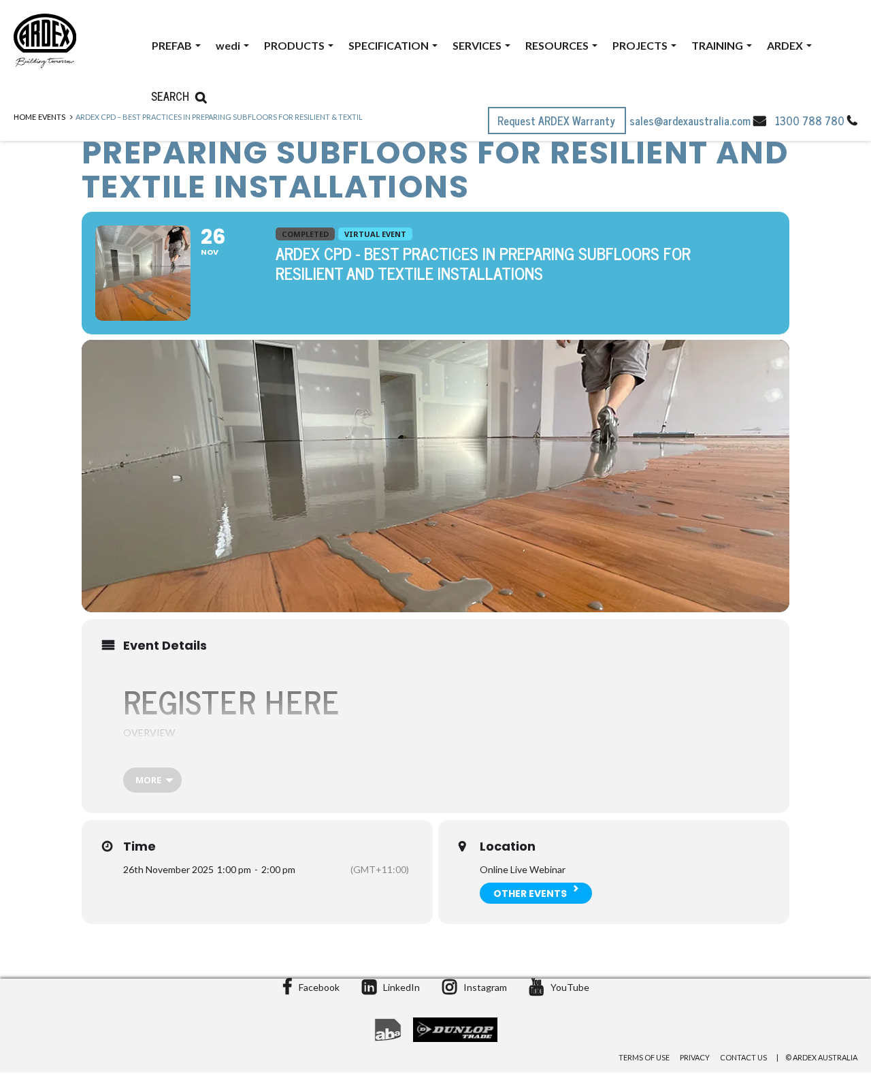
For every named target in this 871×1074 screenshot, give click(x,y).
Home (25, 116)
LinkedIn (401, 987)
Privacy (695, 1057)
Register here (231, 701)
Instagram (485, 987)
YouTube (569, 987)
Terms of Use (644, 1057)
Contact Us (743, 1057)
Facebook (319, 987)
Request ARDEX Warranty (557, 120)
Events (51, 116)
